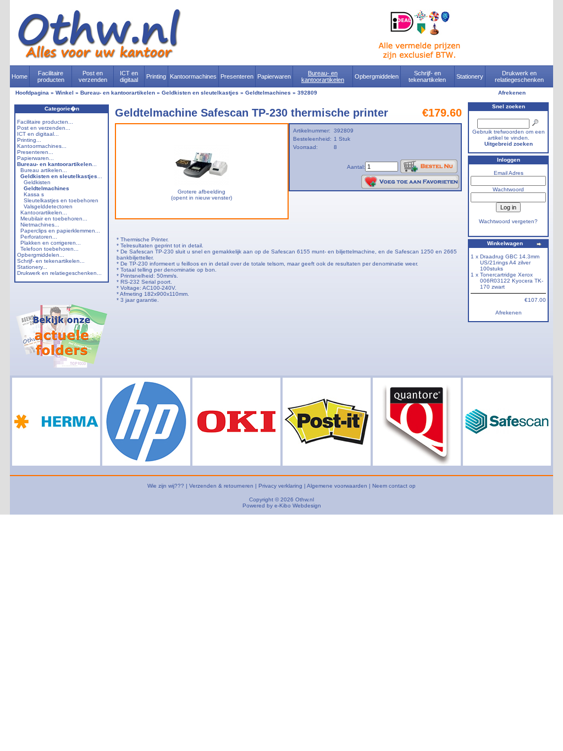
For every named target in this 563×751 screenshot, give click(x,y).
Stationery (469, 76)
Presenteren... (35, 152)
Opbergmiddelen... (40, 255)
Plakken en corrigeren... (50, 243)
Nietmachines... (39, 225)
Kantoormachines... (42, 146)
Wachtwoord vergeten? (508, 221)
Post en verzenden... (43, 128)
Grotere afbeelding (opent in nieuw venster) (201, 195)
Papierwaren (274, 76)
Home (19, 76)
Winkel (65, 93)
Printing (156, 76)
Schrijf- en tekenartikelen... (51, 261)
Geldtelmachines (268, 93)
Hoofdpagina (32, 93)
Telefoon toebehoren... (49, 249)
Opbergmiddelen (377, 76)
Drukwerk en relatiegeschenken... (59, 273)
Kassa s (34, 194)
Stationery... (32, 267)
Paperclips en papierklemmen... (60, 231)
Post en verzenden (93, 76)
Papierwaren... (35, 158)
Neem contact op (394, 486)
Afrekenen (512, 93)
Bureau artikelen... (43, 170)
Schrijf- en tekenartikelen (427, 76)
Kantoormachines (193, 76)
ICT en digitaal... (38, 134)
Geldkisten (37, 182)
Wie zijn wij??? (165, 486)
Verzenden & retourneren (221, 486)
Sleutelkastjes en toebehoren (61, 200)
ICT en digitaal (129, 76)
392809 (307, 93)
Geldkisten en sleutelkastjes (200, 93)
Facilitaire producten (50, 76)
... (57, 164)
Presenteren (236, 76)
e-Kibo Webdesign (297, 505)
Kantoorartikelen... (43, 212)
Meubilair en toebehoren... (53, 219)
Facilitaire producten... (45, 122)
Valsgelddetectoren (48, 206)
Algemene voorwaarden (337, 486)
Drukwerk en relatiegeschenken (519, 76)
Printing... (29, 140)
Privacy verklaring (280, 486)
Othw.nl (304, 499)
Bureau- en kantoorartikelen (322, 76)
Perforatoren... (38, 237)
